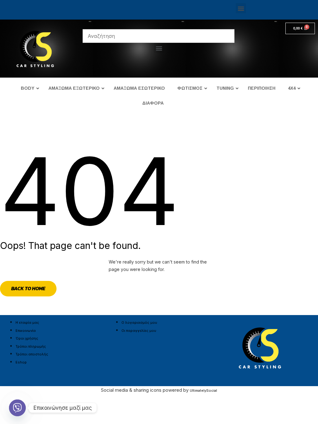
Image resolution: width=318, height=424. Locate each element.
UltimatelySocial (203, 390)
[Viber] (17, 407)
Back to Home (28, 288)
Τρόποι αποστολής (32, 354)
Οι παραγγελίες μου (138, 330)
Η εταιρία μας (27, 322)
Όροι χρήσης (27, 338)
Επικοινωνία (26, 330)
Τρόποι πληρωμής (31, 346)
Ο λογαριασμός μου (139, 322)
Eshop (21, 362)
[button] (241, 8)
